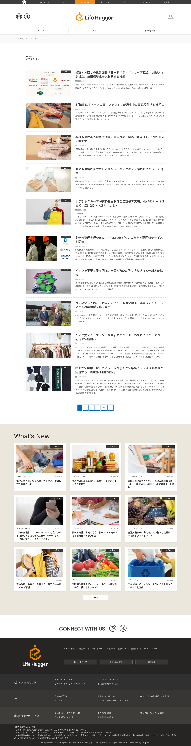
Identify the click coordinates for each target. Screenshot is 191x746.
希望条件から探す (106, 717)
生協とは (60, 700)
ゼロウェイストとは (64, 679)
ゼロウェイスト (44, 2)
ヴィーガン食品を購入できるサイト (156, 696)
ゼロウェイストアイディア (110, 679)
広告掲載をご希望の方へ (117, 649)
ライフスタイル (105, 2)
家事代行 (167, 2)
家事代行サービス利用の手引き (68, 713)
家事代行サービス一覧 (65, 717)
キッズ (126, 2)
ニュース (41, 31)
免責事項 (135, 649)
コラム (95, 31)
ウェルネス (146, 2)
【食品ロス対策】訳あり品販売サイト (114, 700)
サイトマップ (81, 662)
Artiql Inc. (146, 742)
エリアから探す (105, 713)
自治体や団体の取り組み (109, 684)
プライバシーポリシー (152, 649)
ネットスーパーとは (107, 696)
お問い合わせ (150, 31)
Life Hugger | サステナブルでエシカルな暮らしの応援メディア (83, 742)
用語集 (152, 662)
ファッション (85, 2)
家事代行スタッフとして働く (153, 713)
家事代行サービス (27, 716)
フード (65, 2)
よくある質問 (116, 662)
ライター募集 (69, 649)
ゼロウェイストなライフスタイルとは (71, 684)
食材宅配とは (62, 696)
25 (104, 407)
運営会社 (83, 649)
